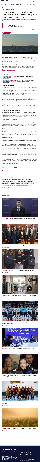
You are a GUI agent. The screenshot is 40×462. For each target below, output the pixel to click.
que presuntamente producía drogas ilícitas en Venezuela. (19, 106)
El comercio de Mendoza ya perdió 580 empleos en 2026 (12, 177)
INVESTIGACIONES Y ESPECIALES (29, 4)
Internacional (7, 7)
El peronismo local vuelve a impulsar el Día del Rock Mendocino (24, 245)
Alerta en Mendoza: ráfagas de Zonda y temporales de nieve (13, 175)
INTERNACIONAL (19, 4)
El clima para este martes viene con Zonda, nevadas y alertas (23, 428)
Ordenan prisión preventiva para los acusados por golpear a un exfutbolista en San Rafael (18, 183)
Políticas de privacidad (31, 459)
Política (31, 454)
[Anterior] (8, 4)
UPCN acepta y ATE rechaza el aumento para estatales (12, 187)
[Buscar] (6, 4)
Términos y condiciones (31, 460)
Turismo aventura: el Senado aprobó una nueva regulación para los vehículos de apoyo (17, 181)
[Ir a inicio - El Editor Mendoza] (6, 1)
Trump (15, 60)
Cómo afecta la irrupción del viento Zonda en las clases (12, 172)
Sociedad (22, 456)
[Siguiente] (36, 4)
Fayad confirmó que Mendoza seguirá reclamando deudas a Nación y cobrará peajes (17, 189)
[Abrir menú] (2, 4)
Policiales (27, 454)
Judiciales (22, 454)
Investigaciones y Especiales (26, 452)
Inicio (3, 7)
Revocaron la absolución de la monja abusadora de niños (22, 270)
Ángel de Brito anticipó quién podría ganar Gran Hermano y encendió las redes (16, 185)
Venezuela (17, 57)
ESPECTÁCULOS (11, 4)
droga (19, 167)
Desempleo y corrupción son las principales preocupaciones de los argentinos (16, 179)
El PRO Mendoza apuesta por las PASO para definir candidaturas (13, 192)
